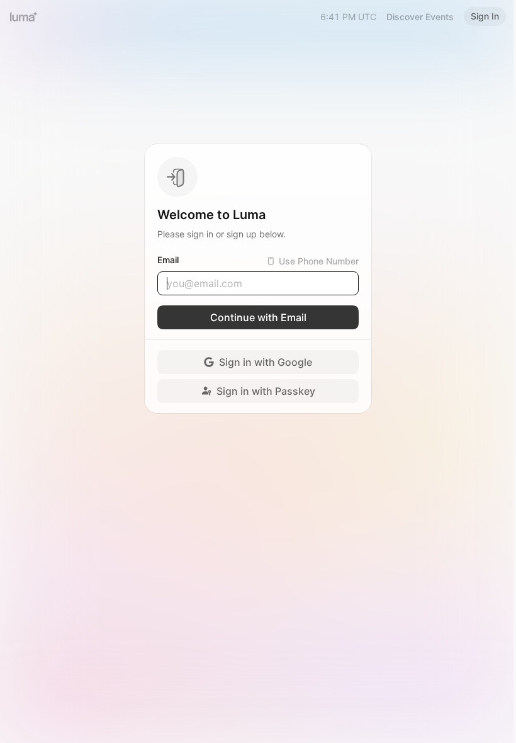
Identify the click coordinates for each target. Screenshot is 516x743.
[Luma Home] (24, 16)
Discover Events (420, 16)
